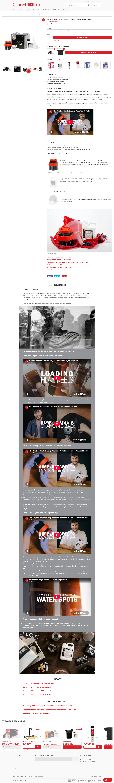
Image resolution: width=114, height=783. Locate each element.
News (15, 9)
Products (15, 762)
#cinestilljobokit (29, 627)
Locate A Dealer (17, 764)
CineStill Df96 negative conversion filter (53, 623)
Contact (15, 772)
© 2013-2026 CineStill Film (19, 780)
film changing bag (45, 402)
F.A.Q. (14, 768)
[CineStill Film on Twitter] (92, 776)
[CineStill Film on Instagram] (97, 776)
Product (49, 28)
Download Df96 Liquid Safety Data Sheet (59, 267)
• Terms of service (38, 776)
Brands (55, 9)
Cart (98, 5)
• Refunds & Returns (18, 776)
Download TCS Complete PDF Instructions (38, 683)
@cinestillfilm (68, 625)
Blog (14, 766)
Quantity (49, 34)
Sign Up (18, 746)
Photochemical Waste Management (58, 270)
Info (63, 9)
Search (15, 760)
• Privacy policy (28, 776)
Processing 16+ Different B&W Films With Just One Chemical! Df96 (67, 262)
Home (4, 14)
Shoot (21, 9)
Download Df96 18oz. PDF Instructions (59, 259)
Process (29, 9)
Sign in (87, 1)
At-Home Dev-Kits (12, 14)
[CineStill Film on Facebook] (95, 776)
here (81, 492)
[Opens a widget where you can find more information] (107, 780)
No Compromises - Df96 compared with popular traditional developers (69, 264)
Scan (38, 9)
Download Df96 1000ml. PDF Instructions (38, 691)
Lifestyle (46, 9)
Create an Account (96, 1)
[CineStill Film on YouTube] (100, 776)
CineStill (54, 21)
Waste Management (18, 770)
